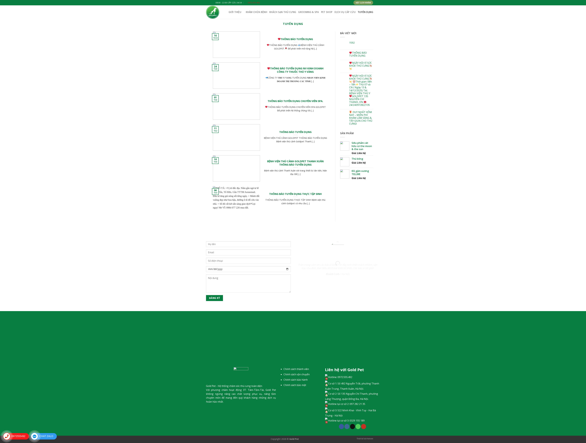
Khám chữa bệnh (256, 12)
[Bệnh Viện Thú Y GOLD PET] (215, 12)
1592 (352, 42)
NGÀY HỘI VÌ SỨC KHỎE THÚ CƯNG (360, 64)
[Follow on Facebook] (341, 426)
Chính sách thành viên (296, 369)
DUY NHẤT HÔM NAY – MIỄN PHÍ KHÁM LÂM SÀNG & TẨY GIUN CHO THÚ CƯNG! (360, 118)
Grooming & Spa (308, 12)
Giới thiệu (235, 12)
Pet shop (326, 12)
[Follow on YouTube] (363, 426)
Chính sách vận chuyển (297, 374)
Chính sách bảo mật (295, 385)
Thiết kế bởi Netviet (365, 438)
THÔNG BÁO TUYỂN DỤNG (358, 54)
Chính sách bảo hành (296, 379)
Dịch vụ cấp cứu (345, 12)
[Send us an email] (352, 426)
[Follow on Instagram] (346, 426)
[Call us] (358, 426)
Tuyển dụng (365, 12)
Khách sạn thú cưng (282, 12)
